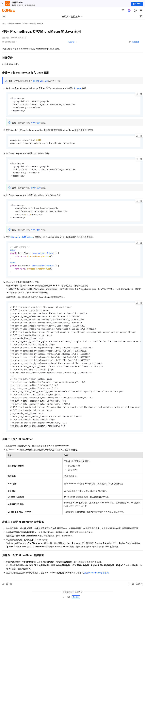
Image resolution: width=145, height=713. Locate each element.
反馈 (77, 597)
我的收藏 (135, 42)
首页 (4, 23)
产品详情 (71, 42)
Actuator (78, 88)
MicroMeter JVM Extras (21, 236)
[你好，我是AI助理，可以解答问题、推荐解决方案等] (129, 10)
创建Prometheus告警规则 (96, 572)
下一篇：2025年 (135, 583)
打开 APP (136, 3)
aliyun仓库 (36, 122)
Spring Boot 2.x (40, 80)
